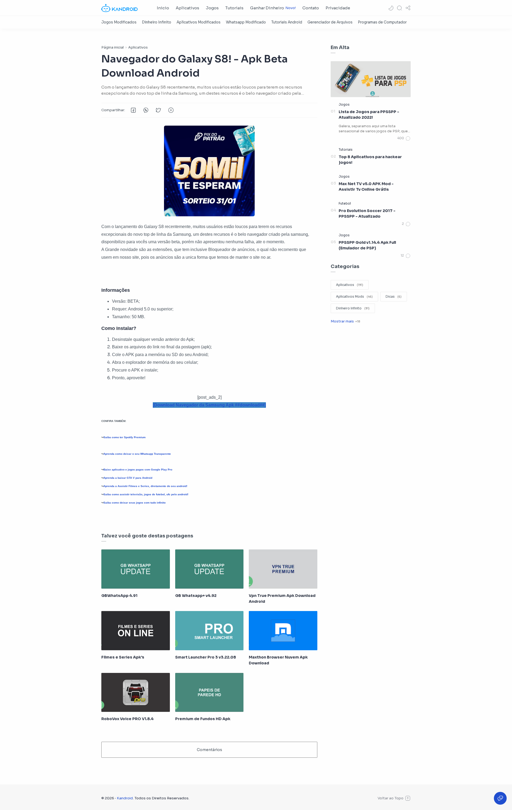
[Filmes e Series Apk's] (135, 630)
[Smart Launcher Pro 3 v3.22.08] (209, 630)
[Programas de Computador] (382, 22)
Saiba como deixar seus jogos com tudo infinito (134, 502)
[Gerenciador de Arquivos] (330, 22)
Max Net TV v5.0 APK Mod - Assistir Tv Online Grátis (366, 186)
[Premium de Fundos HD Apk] (209, 692)
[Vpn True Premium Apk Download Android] (283, 568)
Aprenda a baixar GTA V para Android (127, 477)
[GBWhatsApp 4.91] (135, 568)
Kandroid (125, 798)
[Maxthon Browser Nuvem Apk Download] (283, 630)
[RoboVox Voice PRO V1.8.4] (135, 692)
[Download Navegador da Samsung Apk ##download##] (209, 405)
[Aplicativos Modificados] (199, 22)
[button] (391, 8)
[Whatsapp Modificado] (246, 22)
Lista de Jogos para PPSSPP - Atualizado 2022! (369, 114)
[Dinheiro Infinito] (156, 22)
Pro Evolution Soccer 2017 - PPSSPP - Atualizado (367, 213)
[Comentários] (404, 138)
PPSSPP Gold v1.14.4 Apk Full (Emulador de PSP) (367, 245)
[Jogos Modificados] (119, 22)
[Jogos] (344, 104)
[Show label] (345, 321)
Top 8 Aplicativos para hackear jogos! (370, 159)
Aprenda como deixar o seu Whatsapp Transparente (137, 453)
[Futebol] (345, 203)
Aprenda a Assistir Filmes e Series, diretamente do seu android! (145, 486)
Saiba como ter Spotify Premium (124, 437)
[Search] (399, 8)
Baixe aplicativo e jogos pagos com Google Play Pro (137, 469)
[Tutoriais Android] (286, 22)
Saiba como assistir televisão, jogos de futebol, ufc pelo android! (145, 494)
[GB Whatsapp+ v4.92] (209, 568)
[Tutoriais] (346, 149)
